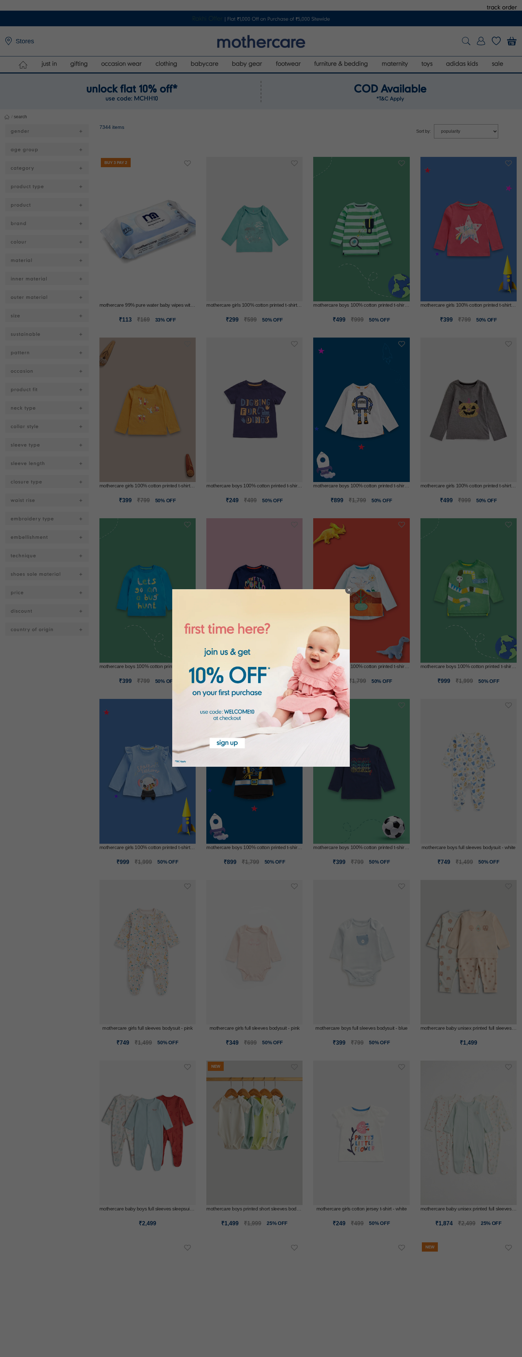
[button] (349, 590)
